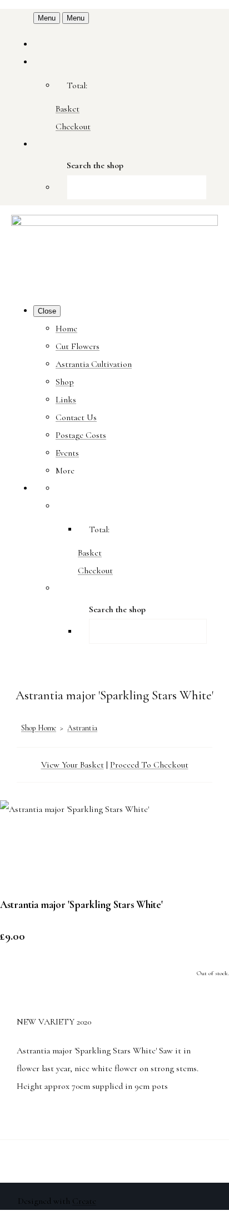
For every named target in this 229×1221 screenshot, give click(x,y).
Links (66, 399)
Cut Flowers (77, 346)
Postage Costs (81, 435)
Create (84, 1201)
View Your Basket (72, 764)
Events (67, 452)
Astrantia (82, 728)
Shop (65, 381)
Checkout (73, 126)
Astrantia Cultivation (94, 364)
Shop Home (38, 728)
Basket (67, 108)
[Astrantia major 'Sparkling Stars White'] (18, 844)
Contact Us (76, 417)
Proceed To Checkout (149, 764)
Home (66, 328)
